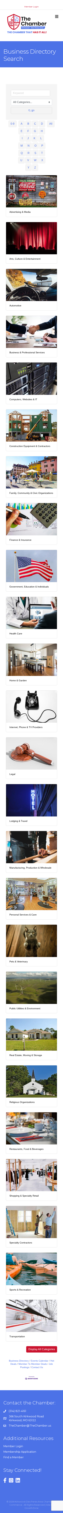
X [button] (42, 160)
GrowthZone (31, 1508)
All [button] (50, 123)
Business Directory (19, 1361)
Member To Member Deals (32, 1364)
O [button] (35, 145)
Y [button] (28, 167)
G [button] (35, 131)
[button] (41, 1349)
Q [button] (22, 153)
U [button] (21, 160)
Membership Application (19, 1451)
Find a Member (13, 1457)
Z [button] (35, 167)
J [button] (28, 138)
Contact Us (37, 1367)
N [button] (29, 145)
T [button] (42, 153)
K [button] (34, 138)
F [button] (28, 131)
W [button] (35, 160)
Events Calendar (39, 1361)
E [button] (22, 131)
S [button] (35, 153)
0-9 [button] (12, 123)
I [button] (22, 138)
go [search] (32, 110)
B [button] (28, 123)
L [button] (41, 138)
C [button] (35, 123)
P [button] (42, 145)
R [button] (29, 153)
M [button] (21, 145)
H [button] (42, 131)
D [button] (42, 123)
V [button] (28, 160)
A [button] (22, 123)
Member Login (31, 6)
